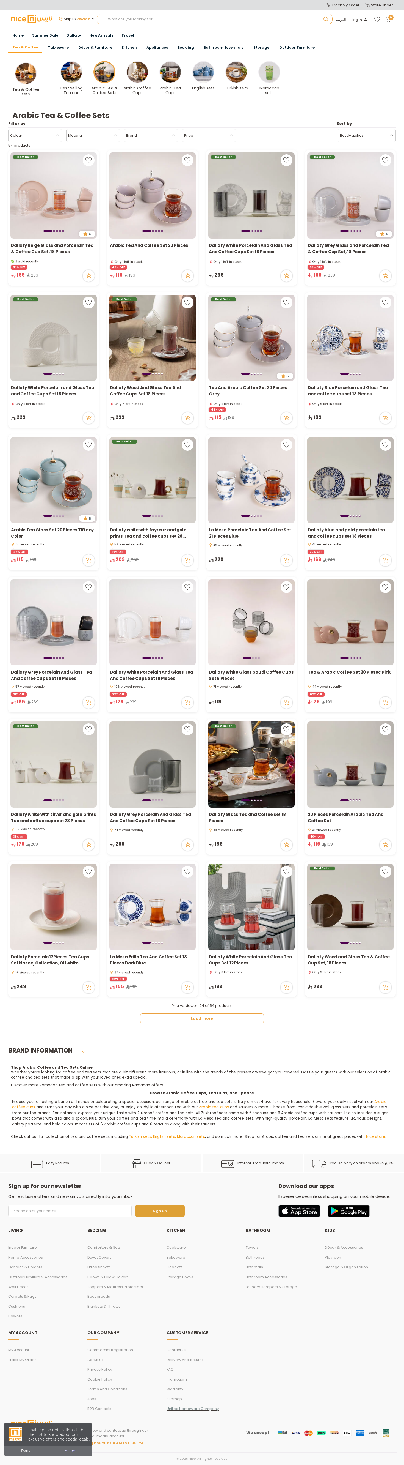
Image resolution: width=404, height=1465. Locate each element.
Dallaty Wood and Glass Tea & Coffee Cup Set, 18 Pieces (349, 960)
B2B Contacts (99, 1408)
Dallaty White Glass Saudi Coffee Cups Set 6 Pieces (251, 675)
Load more (202, 1018)
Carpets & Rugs (22, 1296)
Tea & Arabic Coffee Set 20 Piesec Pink (349, 672)
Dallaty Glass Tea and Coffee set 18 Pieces (247, 817)
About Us (95, 1359)
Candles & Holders (25, 1267)
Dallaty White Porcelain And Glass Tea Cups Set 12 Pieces (250, 960)
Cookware (176, 1247)
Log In (357, 20)
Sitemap (174, 1398)
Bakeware (176, 1257)
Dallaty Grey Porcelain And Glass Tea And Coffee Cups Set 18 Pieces (51, 675)
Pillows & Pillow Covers (108, 1277)
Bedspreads (98, 1296)
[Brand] (174, 135)
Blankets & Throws (103, 1306)
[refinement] (392, 135)
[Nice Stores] (31, 19)
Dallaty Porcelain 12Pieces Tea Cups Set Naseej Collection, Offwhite (50, 960)
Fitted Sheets (99, 1267)
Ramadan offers (147, 1085)
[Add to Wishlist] (89, 160)
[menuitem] (45, 35)
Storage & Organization (346, 1267)
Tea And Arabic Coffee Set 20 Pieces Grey (248, 391)
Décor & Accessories (344, 1247)
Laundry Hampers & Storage (271, 1286)
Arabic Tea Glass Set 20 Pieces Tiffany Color (52, 533)
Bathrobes (255, 1257)
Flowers (15, 1316)
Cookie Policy (99, 1379)
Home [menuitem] (18, 35)
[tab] (47, 231)
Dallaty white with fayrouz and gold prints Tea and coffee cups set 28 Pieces (148, 533)
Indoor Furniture (22, 1247)
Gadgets (174, 1267)
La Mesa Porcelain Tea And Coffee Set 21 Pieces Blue (250, 533)
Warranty (175, 1389)
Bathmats (254, 1267)
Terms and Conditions (107, 1389)
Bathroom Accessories (266, 1277)
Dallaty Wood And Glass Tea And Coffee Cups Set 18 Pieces (145, 391)
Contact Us (176, 1349)
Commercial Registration (110, 1349)
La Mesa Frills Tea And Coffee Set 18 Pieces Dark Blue (148, 960)
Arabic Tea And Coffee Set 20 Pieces (149, 245)
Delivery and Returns (185, 1359)
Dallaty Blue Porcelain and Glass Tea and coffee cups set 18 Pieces (348, 391)
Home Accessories (25, 1257)
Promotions (177, 1379)
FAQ (170, 1369)
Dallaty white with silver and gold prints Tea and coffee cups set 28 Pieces (53, 817)
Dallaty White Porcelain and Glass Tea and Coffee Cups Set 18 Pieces (52, 391)
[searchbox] (215, 19)
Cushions (16, 1306)
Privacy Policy (99, 1369)
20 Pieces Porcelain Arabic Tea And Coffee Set (346, 817)
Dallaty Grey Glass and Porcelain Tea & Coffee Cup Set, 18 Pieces (348, 248)
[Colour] (58, 135)
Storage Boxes (180, 1277)
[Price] (232, 135)
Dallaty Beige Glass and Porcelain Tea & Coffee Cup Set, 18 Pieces (52, 248)
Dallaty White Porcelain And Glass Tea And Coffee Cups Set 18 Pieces (250, 248)
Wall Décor (18, 1286)
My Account (18, 1349)
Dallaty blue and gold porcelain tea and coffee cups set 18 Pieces (346, 533)
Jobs (91, 1398)
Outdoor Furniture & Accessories (37, 1277)
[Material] (116, 135)
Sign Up (160, 1211)
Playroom (333, 1257)
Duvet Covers (99, 1257)
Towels (252, 1247)
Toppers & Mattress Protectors (115, 1286)
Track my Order (22, 1359)
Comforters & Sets (104, 1247)
